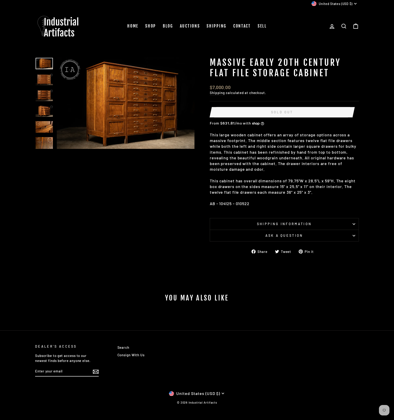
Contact (242, 25)
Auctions (190, 25)
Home (132, 25)
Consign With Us (131, 355)
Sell (262, 25)
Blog (168, 25)
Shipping (216, 25)
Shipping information (284, 224)
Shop (150, 25)
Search (123, 347)
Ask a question (284, 235)
